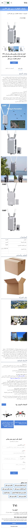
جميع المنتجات (23, 17)
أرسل (14, 473)
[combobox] (22, 459)
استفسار (14, 62)
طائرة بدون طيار (21, 375)
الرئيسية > (25, 13)
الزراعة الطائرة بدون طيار (15, 378)
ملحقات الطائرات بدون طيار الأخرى (14, 13)
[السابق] (2, 49)
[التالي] (24, 49)
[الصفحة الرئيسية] (25, 2)
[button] (5, 404)
